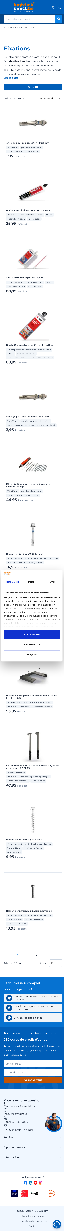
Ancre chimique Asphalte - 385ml (24, 277)
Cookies (33, 1226)
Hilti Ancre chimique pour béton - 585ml (28, 210)
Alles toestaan (31, 634)
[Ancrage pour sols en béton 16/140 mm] (33, 397)
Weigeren (32, 654)
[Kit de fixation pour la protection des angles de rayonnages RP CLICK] (33, 746)
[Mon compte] (53, 7)
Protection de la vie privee (33, 1221)
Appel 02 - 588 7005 (16, 1121)
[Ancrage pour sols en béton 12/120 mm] (33, 123)
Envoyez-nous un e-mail (18, 1129)
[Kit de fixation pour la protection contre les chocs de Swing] (33, 464)
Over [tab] (52, 581)
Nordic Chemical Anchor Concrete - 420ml (29, 345)
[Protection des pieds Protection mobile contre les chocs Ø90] (33, 676)
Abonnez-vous (33, 1079)
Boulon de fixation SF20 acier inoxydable (29, 911)
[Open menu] (5, 7)
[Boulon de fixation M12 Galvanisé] (33, 534)
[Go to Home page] (29, 7)
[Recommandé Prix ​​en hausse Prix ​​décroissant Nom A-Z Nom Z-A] (49, 98)
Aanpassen (30, 644)
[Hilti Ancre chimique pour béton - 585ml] (33, 190)
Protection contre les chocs (21, 27)
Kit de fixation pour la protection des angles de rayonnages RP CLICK (32, 766)
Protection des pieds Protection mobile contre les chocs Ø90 (32, 697)
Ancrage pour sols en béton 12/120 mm (27, 143)
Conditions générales (33, 1216)
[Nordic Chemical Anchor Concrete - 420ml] (33, 325)
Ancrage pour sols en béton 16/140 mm (28, 416)
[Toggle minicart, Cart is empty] (59, 7)
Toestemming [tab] (11, 581)
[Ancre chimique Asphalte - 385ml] (33, 258)
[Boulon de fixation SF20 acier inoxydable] (33, 891)
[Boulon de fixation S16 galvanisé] (33, 820)
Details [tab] (32, 581)
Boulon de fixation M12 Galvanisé (24, 554)
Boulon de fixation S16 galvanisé (24, 839)
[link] (18, 954)
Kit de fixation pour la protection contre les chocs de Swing (30, 485)
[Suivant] (46, 955)
